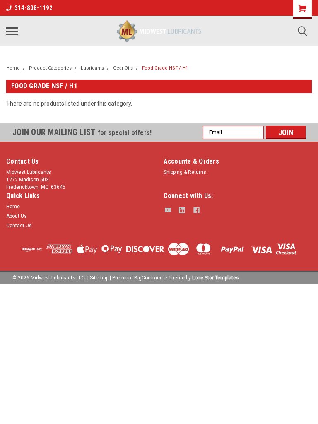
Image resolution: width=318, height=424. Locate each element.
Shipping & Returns (185, 172)
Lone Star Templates (215, 278)
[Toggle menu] (12, 31)
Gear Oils (123, 68)
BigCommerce (150, 278)
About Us (16, 216)
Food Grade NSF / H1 (165, 68)
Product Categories (50, 68)
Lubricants (92, 68)
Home (13, 68)
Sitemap (99, 278)
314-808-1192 (33, 8)
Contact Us (19, 226)
